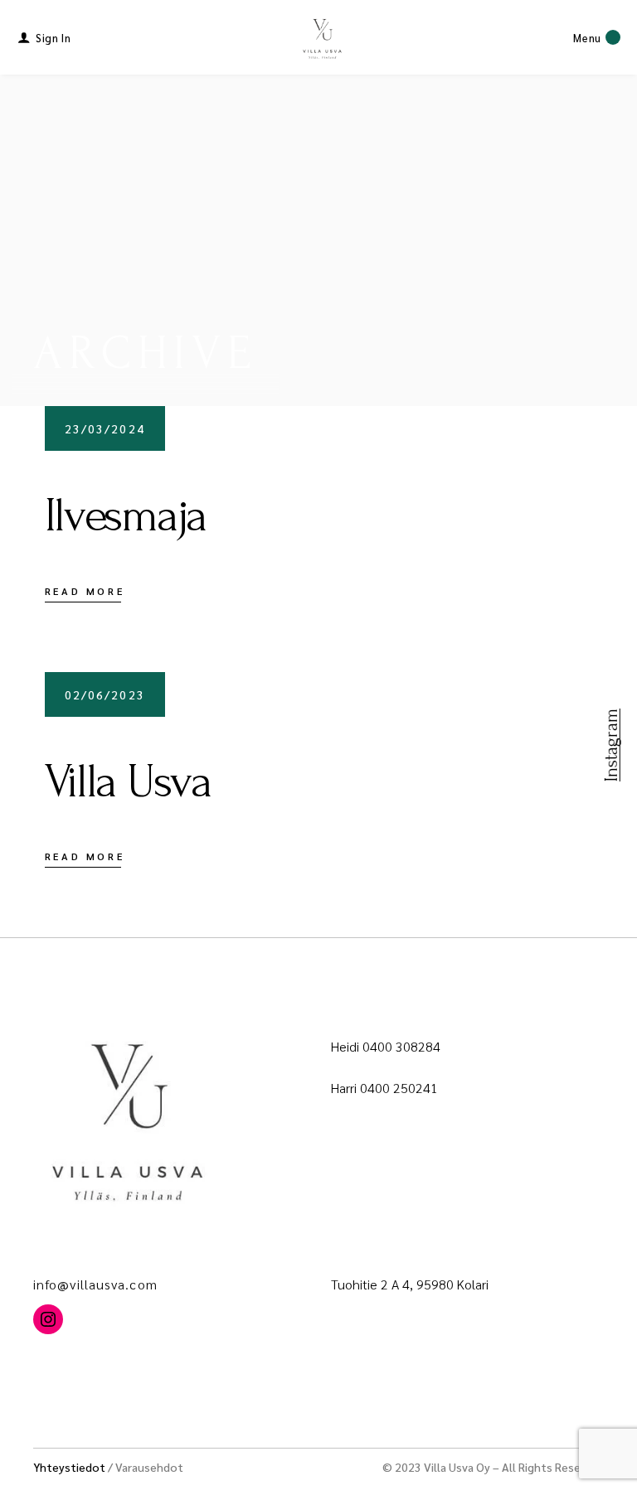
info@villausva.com (95, 1284)
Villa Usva (128, 781)
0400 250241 (399, 1087)
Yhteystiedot (69, 1466)
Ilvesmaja (126, 515)
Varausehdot (149, 1466)
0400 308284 (401, 1046)
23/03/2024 (105, 428)
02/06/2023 (105, 694)
